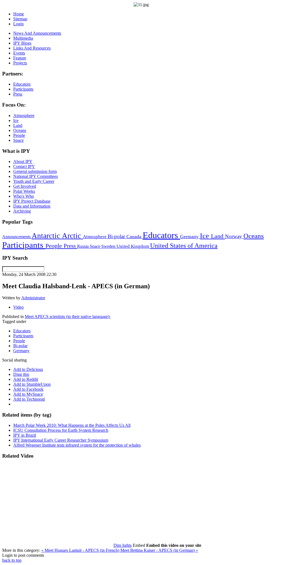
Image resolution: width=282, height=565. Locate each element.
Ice (205, 236)
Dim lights (122, 545)
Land (218, 236)
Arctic (72, 236)
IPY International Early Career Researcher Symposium (60, 440)
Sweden (108, 246)
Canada (134, 236)
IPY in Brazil (24, 435)
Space (95, 246)
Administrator (33, 297)
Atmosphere (95, 236)
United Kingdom (133, 246)
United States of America (184, 245)
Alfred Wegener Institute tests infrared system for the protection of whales (77, 445)
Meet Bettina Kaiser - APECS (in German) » (159, 550)
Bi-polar (117, 236)
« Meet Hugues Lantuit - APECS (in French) (80, 550)
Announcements (17, 236)
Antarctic (47, 236)
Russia (83, 246)
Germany (190, 236)
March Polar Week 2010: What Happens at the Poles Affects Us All (72, 425)
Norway (234, 236)
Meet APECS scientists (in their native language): (67, 316)
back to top (11, 560)
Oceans (253, 236)
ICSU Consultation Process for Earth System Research (60, 430)
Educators (161, 235)
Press (70, 246)
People (54, 246)
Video (18, 307)
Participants (23, 245)
